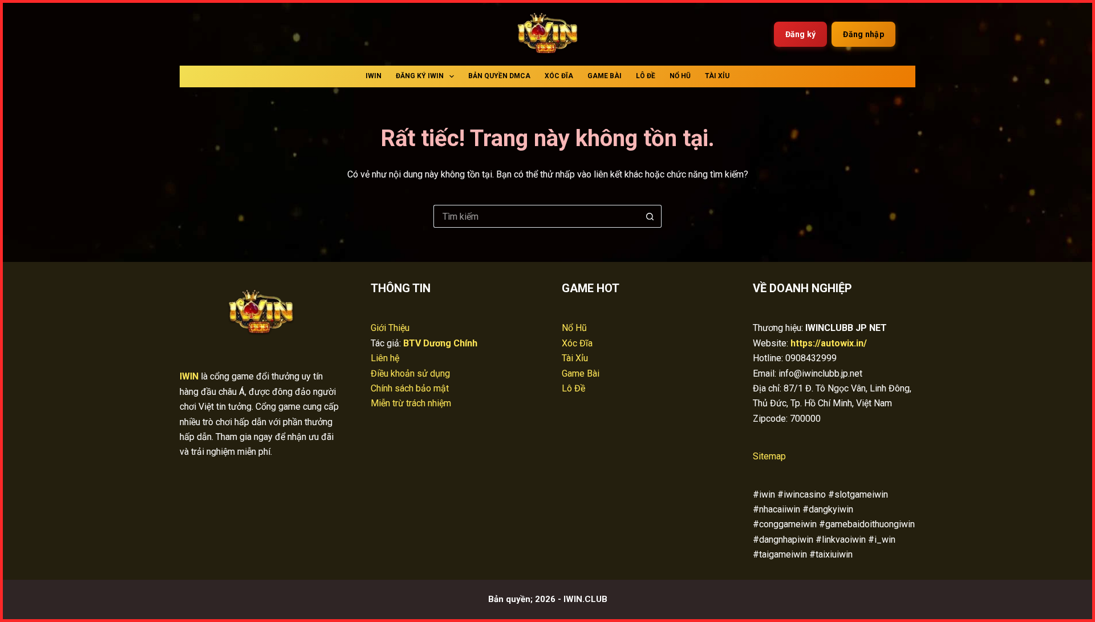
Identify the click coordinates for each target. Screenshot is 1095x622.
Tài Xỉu (717, 76)
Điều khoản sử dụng (410, 373)
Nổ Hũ (680, 76)
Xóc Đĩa (559, 76)
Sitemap (769, 456)
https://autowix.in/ (828, 343)
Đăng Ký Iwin (420, 76)
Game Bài (604, 76)
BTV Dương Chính (440, 343)
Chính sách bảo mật (410, 388)
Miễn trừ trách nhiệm (411, 403)
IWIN (374, 76)
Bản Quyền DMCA (499, 76)
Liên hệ (385, 358)
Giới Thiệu (390, 327)
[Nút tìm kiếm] (650, 216)
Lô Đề (645, 76)
